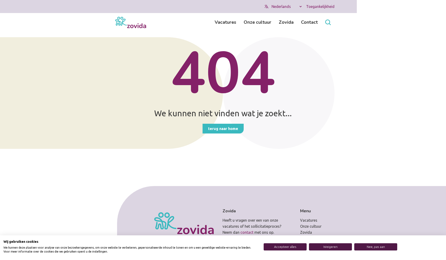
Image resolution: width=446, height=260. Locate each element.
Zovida (286, 22)
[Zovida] (130, 22)
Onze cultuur (257, 22)
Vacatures (225, 22)
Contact (309, 22)
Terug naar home (223, 129)
